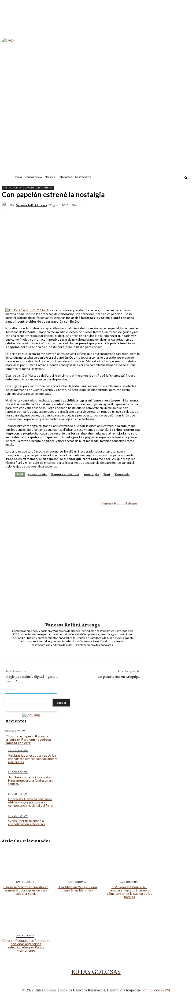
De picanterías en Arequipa (119, 676)
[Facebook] (159, 177)
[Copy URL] (162, 212)
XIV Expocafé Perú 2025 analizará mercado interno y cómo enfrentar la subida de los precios (129, 892)
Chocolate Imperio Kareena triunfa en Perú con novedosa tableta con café (28, 739)
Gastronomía (12, 187)
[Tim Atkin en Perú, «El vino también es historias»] (78, 862)
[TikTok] (172, 177)
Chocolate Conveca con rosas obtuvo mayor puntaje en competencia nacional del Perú (30, 802)
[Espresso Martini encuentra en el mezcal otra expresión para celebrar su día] (26, 862)
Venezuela (122, 474)
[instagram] (69, 651)
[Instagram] (165, 177)
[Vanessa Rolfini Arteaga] (6, 205)
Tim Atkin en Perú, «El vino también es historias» (77, 888)
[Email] (111, 212)
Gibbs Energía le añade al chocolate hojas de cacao (26, 822)
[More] (179, 213)
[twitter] (76, 651)
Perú (106, 474)
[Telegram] (145, 212)
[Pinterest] (77, 212)
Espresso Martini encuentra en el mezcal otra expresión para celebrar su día (26, 890)
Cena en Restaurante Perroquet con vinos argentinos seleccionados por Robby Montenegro (26, 945)
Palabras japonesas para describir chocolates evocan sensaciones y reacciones (32, 758)
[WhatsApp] (94, 212)
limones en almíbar (65, 474)
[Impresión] (128, 212)
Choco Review (15, 731)
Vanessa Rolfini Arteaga (31, 205)
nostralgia (91, 474)
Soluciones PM (159, 990)
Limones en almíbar (38, 187)
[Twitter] (178, 177)
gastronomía (37, 474)
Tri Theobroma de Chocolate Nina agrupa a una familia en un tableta (30, 780)
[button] (185, 177)
